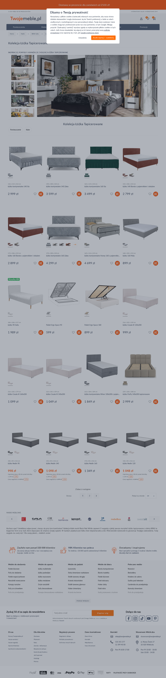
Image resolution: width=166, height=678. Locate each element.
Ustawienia (82, 38)
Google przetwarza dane (90, 33)
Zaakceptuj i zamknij (103, 38)
